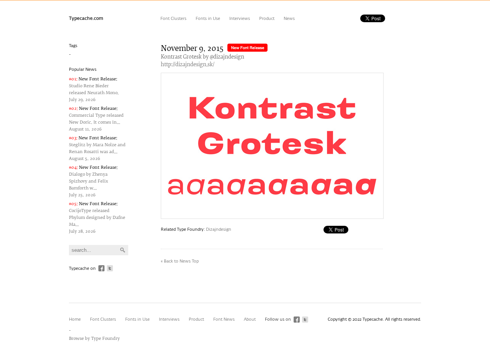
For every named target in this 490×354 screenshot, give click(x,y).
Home (75, 319)
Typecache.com (86, 18)
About (250, 319)
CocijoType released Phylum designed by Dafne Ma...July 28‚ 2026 (97, 217)
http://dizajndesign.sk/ (187, 64)
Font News (224, 319)
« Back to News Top (180, 261)
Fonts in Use (208, 18)
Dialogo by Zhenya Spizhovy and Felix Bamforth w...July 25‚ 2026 (93, 181)
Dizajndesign (218, 229)
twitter (110, 268)
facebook (101, 268)
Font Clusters (173, 18)
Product (266, 18)
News (289, 18)
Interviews (239, 18)
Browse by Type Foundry (94, 338)
